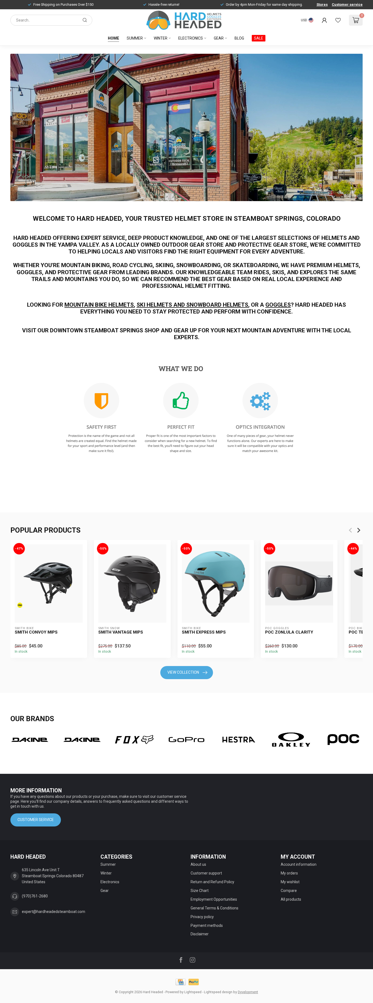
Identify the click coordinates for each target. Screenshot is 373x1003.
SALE (258, 38)
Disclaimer (200, 934)
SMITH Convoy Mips (36, 632)
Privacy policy (202, 917)
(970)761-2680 (35, 896)
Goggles (278, 305)
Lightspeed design (218, 992)
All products (291, 899)
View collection (183, 672)
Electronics (190, 38)
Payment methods (207, 925)
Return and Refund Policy (212, 882)
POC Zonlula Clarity (289, 632)
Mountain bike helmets (99, 305)
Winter (160, 38)
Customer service (347, 4)
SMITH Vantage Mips (120, 632)
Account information (298, 864)
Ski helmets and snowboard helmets (192, 305)
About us (198, 864)
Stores (322, 4)
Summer (135, 38)
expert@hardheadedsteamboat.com (53, 911)
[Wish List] (338, 20)
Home (113, 38)
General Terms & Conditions (214, 908)
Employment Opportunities (214, 899)
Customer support (206, 873)
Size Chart (200, 890)
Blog (239, 38)
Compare (289, 890)
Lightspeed (193, 992)
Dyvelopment (248, 992)
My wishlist (290, 882)
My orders (289, 873)
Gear (219, 38)
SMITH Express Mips (204, 632)
